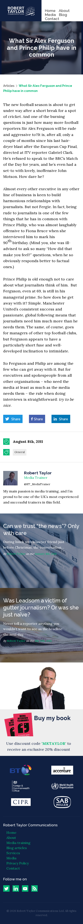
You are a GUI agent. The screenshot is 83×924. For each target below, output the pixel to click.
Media (50, 14)
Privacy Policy (17, 863)
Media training (18, 843)
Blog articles (16, 848)
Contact (52, 18)
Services (13, 853)
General (19, 452)
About (64, 10)
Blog (63, 14)
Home (50, 10)
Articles (8, 85)
